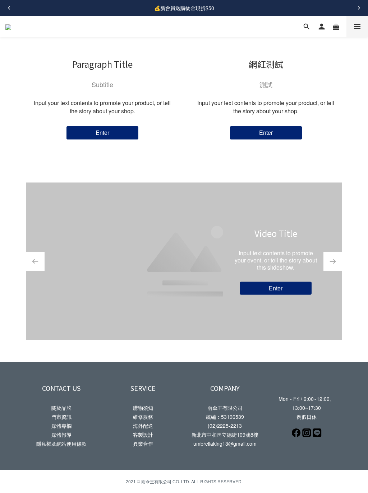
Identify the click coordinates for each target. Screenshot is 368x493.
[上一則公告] (9, 8)
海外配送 (143, 425)
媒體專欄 (61, 425)
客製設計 (143, 434)
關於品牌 (61, 407)
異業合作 (143, 443)
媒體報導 (61, 434)
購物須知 (143, 407)
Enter (102, 132)
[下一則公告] (359, 8)
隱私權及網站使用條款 (61, 443)
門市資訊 (61, 416)
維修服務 (143, 416)
